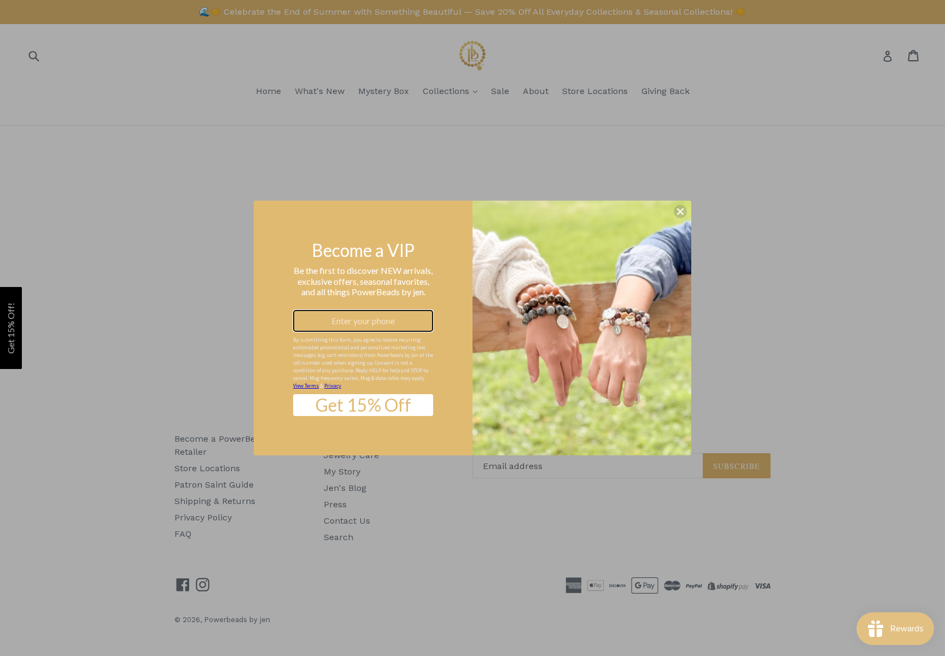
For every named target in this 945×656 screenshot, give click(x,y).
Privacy (332, 385)
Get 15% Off (363, 404)
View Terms (306, 385)
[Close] (680, 211)
